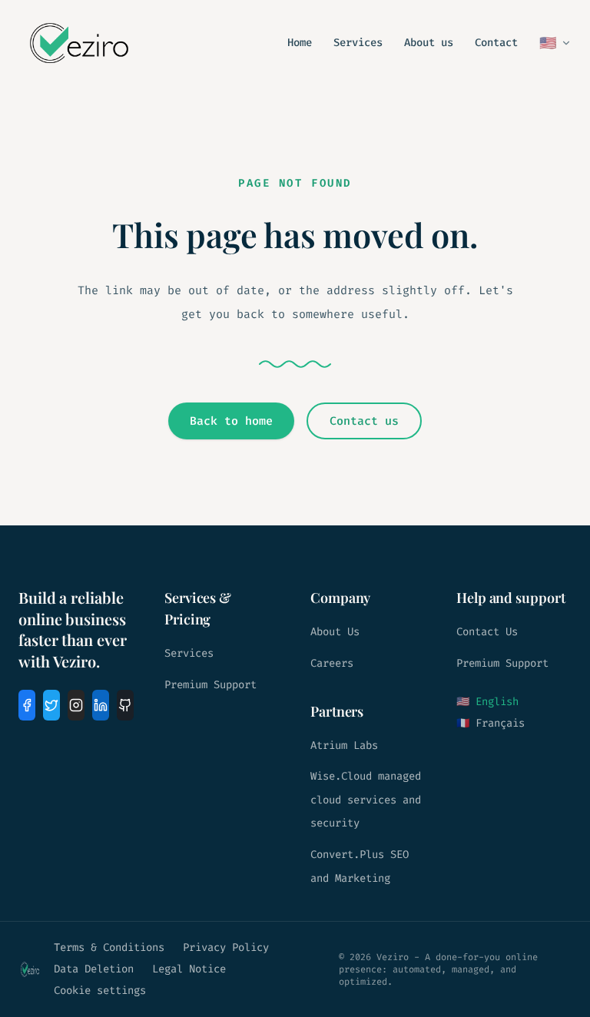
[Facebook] (26, 705)
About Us (335, 631)
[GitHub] (125, 705)
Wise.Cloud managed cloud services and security (365, 799)
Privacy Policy (226, 947)
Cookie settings (100, 990)
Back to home (231, 421)
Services (358, 42)
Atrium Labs (344, 745)
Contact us (364, 421)
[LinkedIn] (100, 705)
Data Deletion (94, 969)
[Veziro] (79, 43)
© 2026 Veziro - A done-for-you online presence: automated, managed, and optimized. (438, 969)
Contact (496, 42)
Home (299, 42)
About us (428, 42)
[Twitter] (51, 705)
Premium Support (210, 684)
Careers (331, 663)
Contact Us (487, 631)
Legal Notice (189, 969)
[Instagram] (76, 705)
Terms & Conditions (109, 947)
